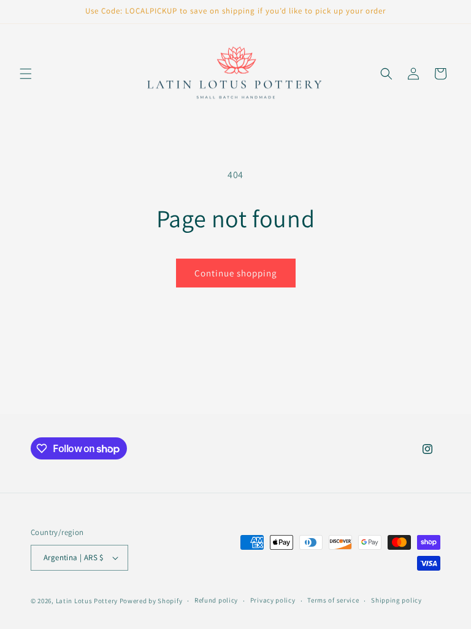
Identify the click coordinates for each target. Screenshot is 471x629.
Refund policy (216, 600)
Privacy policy (273, 600)
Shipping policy (396, 600)
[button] (25, 73)
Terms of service (333, 600)
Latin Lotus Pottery (87, 600)
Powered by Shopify (151, 600)
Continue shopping (235, 273)
